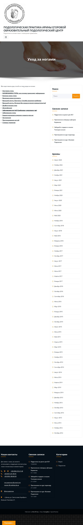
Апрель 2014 (58, 382)
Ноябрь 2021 (58, 175)
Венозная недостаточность (11, 98)
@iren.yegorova (9, 491)
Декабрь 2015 (58, 317)
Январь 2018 (58, 246)
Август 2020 (58, 200)
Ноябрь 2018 (58, 221)
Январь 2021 (58, 190)
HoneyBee (46, 512)
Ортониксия (6, 118)
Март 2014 (57, 387)
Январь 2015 (58, 352)
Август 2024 (58, 160)
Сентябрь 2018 (59, 226)
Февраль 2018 (58, 241)
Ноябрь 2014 (58, 357)
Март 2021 (57, 185)
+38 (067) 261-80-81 (10, 474)
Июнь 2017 (57, 271)
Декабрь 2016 (58, 286)
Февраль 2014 (58, 392)
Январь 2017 (58, 281)
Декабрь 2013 (58, 397)
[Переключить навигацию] (6, 37)
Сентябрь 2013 (59, 413)
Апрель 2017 (58, 276)
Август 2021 (58, 180)
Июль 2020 (57, 205)
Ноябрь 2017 (58, 251)
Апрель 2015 (58, 342)
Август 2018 (58, 231)
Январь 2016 (58, 312)
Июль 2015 (57, 332)
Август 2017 (58, 261)
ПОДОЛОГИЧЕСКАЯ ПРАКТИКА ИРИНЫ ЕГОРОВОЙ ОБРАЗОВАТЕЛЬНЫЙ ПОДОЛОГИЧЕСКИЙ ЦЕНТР (35, 29)
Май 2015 (57, 337)
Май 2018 (57, 236)
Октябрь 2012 (58, 433)
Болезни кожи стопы (9, 96)
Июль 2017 (57, 266)
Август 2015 (58, 327)
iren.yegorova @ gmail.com (12, 482)
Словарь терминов (8, 123)
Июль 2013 (57, 423)
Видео (60, 462)
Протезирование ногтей (10, 120)
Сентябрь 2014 (59, 367)
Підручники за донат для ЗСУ (63, 115)
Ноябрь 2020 (58, 195)
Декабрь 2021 (58, 170)
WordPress (35, 512)
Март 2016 (57, 306)
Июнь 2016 (57, 301)
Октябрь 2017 (58, 256)
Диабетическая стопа (9, 105)
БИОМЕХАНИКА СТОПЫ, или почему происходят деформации (23, 93)
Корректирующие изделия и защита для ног (18, 115)
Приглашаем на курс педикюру (64, 135)
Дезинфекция (7, 108)
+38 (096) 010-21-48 (17, 471)
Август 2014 (58, 372)
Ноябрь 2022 (58, 165)
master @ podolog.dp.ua (11, 485)
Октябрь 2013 (58, 408)
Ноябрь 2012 (58, 428)
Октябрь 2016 (58, 291)
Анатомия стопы (8, 91)
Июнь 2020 (57, 210)
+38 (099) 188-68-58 (10, 476)
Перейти (76, 96)
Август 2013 (58, 418)
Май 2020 (57, 215)
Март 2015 (57, 347)
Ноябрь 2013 (58, 403)
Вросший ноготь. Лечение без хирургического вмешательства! (24, 103)
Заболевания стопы (9, 113)
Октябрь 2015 (58, 322)
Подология (61, 466)
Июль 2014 (57, 377)
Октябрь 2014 (58, 362)
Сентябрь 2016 (59, 296)
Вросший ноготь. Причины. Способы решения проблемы (21, 101)
